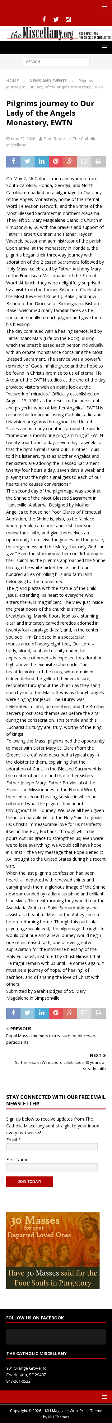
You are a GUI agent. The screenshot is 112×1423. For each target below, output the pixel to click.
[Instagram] (68, 19)
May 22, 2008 (23, 138)
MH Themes (58, 1417)
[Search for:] (56, 61)
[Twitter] (56, 19)
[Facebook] (44, 19)
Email (13, 1140)
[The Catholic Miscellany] (56, 37)
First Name (17, 1159)
